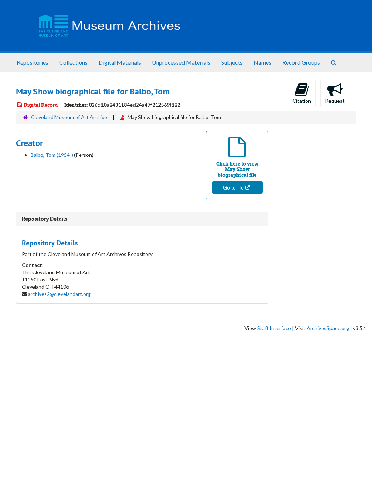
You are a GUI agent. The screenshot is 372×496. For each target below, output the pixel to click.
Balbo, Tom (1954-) (52, 155)
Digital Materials (119, 62)
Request (335, 101)
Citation (301, 101)
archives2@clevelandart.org (59, 294)
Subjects (232, 62)
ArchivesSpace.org (328, 328)
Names (262, 62)
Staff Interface (274, 328)
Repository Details (45, 219)
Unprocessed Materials (181, 62)
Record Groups (301, 62)
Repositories (32, 62)
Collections (73, 62)
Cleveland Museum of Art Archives (70, 117)
